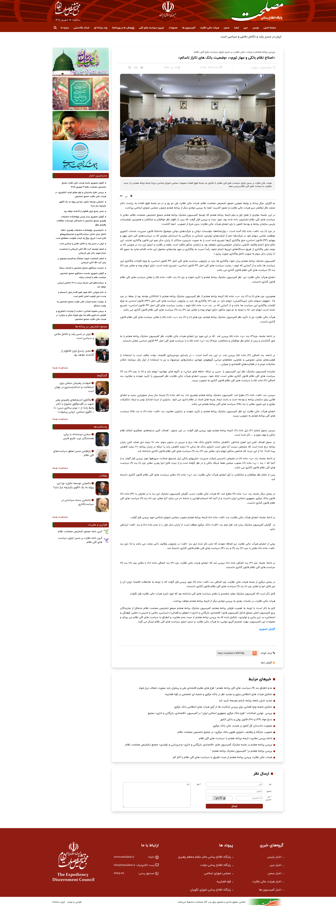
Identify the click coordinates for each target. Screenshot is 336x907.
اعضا (236, 27)
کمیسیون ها (188, 27)
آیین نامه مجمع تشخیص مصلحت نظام (80, 531)
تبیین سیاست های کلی (151, 27)
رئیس (256, 27)
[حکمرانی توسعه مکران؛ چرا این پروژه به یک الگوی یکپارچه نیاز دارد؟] (102, 488)
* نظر (199, 784)
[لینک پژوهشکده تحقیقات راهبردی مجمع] (80, 155)
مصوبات (173, 27)
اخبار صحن (274, 873)
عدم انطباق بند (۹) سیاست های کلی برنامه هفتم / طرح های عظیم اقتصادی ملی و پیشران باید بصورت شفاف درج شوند (205, 688)
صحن (226, 27)
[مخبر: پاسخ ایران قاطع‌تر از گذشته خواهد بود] (102, 356)
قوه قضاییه (224, 882)
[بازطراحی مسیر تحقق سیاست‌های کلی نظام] (102, 456)
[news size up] (130, 196)
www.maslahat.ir (124, 857)
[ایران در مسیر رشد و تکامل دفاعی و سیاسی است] (102, 339)
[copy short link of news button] (255, 653)
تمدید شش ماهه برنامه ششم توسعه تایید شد (245, 701)
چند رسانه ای (100, 27)
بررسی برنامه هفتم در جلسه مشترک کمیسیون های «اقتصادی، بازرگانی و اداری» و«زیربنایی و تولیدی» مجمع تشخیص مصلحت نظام (198, 745)
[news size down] (121, 196)
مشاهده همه (60, 368)
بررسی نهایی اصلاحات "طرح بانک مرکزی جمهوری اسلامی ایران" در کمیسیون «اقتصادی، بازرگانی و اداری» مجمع (210, 713)
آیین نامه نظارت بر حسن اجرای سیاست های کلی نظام (80, 540)
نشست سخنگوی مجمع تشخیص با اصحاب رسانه (81, 268)
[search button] (55, 27)
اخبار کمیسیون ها (270, 890)
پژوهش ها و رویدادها (123, 27)
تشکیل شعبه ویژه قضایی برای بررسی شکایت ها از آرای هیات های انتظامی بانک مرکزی (223, 707)
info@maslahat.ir (124, 865)
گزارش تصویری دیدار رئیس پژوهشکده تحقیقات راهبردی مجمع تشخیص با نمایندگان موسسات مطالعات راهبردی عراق (81, 220)
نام (270, 784)
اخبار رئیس (274, 857)
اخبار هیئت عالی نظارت (266, 882)
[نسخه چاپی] (142, 67)
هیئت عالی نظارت (209, 27)
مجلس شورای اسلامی (217, 873)
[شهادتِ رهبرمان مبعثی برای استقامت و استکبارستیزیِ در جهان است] (102, 388)
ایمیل (269, 791)
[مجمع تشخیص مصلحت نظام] (251, 10)
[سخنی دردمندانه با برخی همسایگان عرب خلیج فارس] (102, 439)
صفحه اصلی (270, 27)
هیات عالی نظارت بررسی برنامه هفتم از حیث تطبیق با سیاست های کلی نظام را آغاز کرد (222, 757)
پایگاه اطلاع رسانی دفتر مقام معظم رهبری (204, 857)
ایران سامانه (58, 902)
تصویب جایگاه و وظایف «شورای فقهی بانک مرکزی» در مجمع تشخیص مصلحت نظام (225, 732)
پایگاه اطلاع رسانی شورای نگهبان (210, 890)
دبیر (246, 27)
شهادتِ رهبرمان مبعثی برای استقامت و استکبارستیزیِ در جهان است (74, 387)
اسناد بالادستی (81, 27)
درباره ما (65, 27)
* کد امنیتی (268, 798)
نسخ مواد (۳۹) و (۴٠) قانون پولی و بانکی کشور (246, 719)
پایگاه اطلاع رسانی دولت (215, 865)
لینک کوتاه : (266, 653)
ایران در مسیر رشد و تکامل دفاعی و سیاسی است (81, 243)
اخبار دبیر (275, 865)
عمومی (254, 67)
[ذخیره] (130, 67)
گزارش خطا (267, 662)
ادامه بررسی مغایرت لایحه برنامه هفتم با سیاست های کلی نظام (235, 738)
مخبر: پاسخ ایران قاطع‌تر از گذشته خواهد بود (84, 211)
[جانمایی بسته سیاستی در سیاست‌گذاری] (102, 505)
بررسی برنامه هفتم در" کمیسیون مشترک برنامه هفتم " (241, 751)
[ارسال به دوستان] (135, 67)
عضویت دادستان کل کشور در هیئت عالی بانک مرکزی (242, 726)
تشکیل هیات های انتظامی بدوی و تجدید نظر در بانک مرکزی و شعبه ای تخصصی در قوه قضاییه (218, 694)
